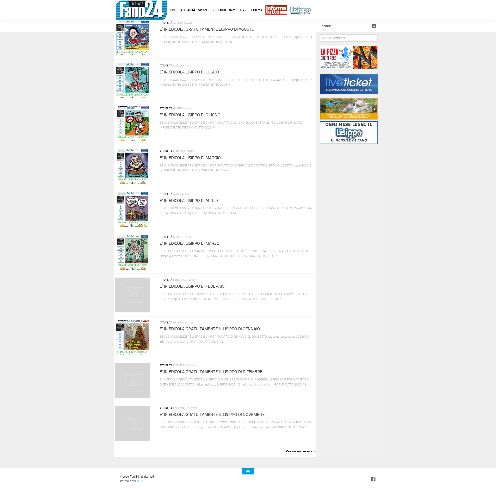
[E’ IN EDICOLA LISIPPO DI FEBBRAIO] (134, 295)
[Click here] (349, 84)
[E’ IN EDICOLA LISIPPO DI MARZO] (134, 252)
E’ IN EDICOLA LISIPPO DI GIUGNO (190, 114)
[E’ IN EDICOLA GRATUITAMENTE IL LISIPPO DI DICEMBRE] (134, 380)
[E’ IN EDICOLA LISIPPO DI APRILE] (134, 209)
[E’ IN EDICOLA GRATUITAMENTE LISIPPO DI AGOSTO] (134, 38)
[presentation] (323, 108)
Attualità (166, 22)
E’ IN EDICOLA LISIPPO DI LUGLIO (189, 72)
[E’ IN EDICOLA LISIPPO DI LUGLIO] (134, 80)
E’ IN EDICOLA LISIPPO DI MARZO (190, 243)
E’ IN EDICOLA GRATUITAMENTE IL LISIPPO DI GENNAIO (210, 329)
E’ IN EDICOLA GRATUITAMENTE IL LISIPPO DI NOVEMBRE (212, 414)
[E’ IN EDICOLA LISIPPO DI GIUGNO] (134, 123)
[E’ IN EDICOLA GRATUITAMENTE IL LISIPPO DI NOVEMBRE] (134, 423)
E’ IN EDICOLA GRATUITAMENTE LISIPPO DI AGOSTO (207, 29)
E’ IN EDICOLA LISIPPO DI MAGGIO (190, 157)
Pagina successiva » (300, 451)
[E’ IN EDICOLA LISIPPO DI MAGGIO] (134, 166)
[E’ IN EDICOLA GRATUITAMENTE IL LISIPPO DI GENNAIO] (134, 337)
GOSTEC (140, 481)
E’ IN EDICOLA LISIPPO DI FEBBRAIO (192, 286)
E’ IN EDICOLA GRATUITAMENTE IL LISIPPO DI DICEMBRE (211, 371)
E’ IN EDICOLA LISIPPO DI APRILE (189, 200)
